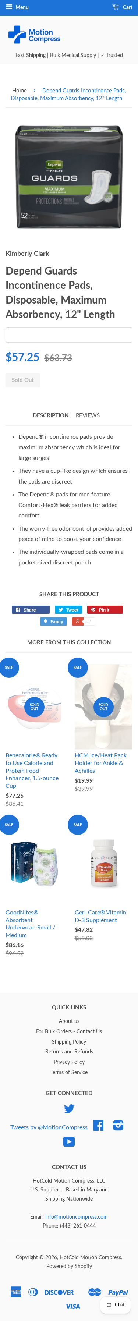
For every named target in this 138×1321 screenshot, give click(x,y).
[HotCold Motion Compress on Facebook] (98, 1128)
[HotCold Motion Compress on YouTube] (69, 1144)
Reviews (88, 415)
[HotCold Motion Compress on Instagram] (118, 1128)
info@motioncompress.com (76, 1217)
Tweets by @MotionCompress (49, 1127)
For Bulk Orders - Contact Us (69, 1031)
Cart (127, 7)
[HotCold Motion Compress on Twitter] (69, 1111)
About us (69, 1021)
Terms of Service (69, 1072)
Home (19, 90)
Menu (21, 7)
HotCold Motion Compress (90, 1257)
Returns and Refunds (69, 1052)
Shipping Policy (69, 1042)
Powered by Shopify (69, 1266)
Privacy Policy (69, 1062)
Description (51, 415)
